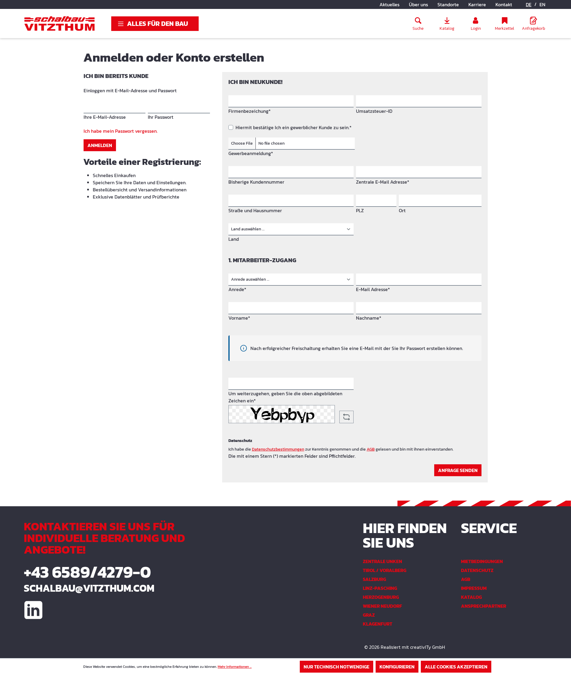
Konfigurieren (397, 666)
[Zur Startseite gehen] (59, 23)
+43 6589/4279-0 (87, 572)
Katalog (471, 597)
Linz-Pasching (380, 588)
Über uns (418, 4)
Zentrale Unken (382, 561)
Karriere (477, 4)
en (542, 4)
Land (233, 239)
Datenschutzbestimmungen (278, 449)
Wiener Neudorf (382, 606)
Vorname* (239, 317)
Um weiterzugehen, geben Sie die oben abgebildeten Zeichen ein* (285, 397)
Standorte (448, 4)
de (528, 4)
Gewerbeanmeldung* (250, 153)
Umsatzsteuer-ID (374, 111)
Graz (369, 614)
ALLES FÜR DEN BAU (157, 24)
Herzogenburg (381, 597)
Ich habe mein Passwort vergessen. (121, 131)
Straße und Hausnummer (255, 210)
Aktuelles (389, 4)
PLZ (360, 210)
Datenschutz (477, 570)
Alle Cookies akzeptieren (456, 666)
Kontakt (503, 4)
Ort (402, 210)
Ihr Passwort (160, 117)
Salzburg (374, 579)
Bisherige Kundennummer (256, 181)
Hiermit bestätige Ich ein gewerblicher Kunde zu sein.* (294, 127)
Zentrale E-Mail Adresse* (382, 181)
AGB (371, 449)
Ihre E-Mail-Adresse (105, 117)
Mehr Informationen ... (235, 666)
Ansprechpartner (483, 606)
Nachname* (368, 317)
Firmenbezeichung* (249, 111)
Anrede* (237, 289)
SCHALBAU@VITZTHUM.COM (89, 588)
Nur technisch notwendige (336, 666)
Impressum (474, 588)
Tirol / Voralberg (384, 570)
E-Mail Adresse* (373, 289)
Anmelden (99, 145)
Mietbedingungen (482, 561)
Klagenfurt (377, 623)
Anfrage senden (458, 470)
